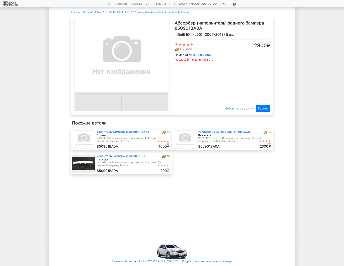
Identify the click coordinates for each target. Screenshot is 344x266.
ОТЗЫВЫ (159, 4)
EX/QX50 (109, 12)
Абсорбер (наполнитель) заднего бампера (163, 12)
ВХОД (224, 4)
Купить (263, 108)
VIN (148, 4)
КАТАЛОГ (136, 4)
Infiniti (98, 12)
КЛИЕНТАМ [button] (177, 4)
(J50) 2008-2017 (126, 12)
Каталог (88, 12)
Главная (76, 12)
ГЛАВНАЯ (120, 4)
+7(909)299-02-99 (202, 4)
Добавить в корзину (239, 108)
